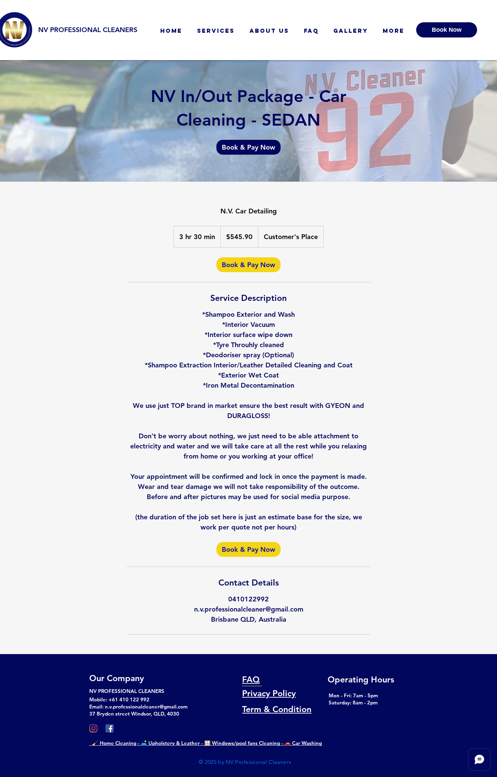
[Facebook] (109, 728)
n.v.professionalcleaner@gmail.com (146, 706)
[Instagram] (93, 728)
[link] (248, 147)
